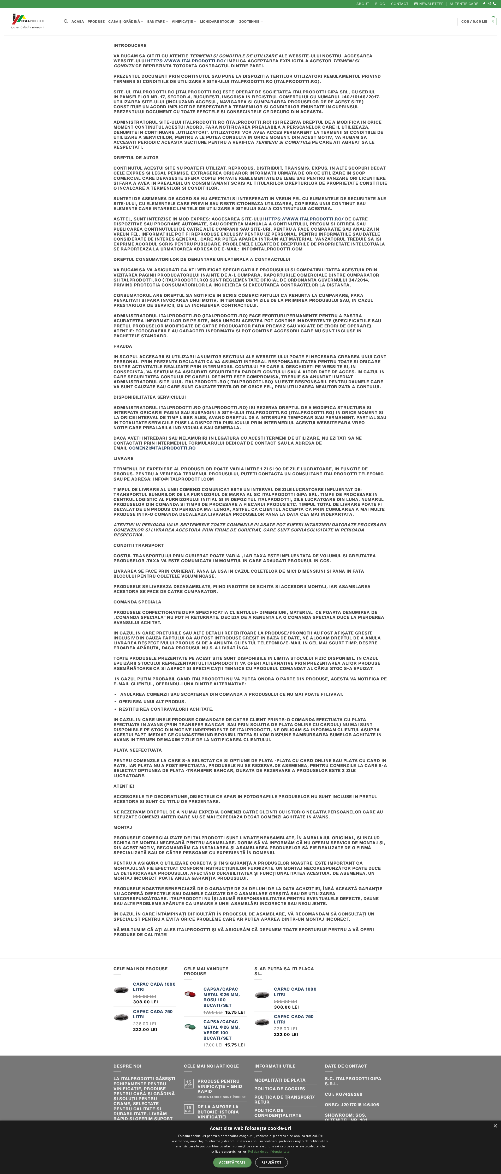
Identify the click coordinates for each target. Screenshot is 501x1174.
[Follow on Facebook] (484, 4)
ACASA (77, 21)
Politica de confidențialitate (277, 1113)
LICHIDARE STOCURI (218, 21)
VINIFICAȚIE (182, 21)
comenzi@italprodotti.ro (162, 448)
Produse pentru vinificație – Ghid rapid (220, 1086)
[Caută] (66, 21)
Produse (96, 21)
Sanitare (156, 21)
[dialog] (250, 1147)
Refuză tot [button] (271, 1162)
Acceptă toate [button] (232, 1162)
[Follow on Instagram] (489, 4)
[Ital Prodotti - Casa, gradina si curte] (30, 21)
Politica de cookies (279, 1088)
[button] (429, 4)
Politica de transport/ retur (284, 1100)
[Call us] (494, 4)
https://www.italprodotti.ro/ (186, 60)
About (362, 4)
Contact (400, 4)
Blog (380, 4)
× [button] (495, 1126)
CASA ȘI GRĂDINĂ (124, 21)
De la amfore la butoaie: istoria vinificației (218, 1111)
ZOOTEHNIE (249, 21)
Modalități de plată (280, 1080)
